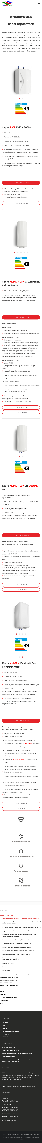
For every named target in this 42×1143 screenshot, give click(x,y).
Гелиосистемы (21, 871)
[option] (21, 80)
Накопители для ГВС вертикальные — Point (16, 947)
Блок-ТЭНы (6, 970)
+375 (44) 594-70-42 (10, 1116)
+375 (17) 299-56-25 (10, 1101)
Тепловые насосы (21, 886)
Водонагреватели (21, 841)
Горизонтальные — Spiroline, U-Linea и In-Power (17, 940)
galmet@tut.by (11, 1120)
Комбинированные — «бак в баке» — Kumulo (16, 954)
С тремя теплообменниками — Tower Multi (15, 931)
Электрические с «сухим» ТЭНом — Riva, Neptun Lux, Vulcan (20, 918)
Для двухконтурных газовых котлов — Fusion (16, 943)
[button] (19, 98)
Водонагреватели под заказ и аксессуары (16, 974)
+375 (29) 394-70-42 (10, 1110)
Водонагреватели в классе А (12, 967)
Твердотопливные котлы (21, 856)
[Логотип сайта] (7, 3)
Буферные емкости (8, 963)
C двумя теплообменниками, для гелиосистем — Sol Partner (21, 927)
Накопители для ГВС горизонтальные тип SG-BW (18, 950)
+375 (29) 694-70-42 (10, 1107)
